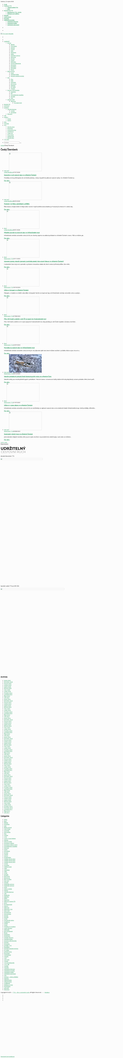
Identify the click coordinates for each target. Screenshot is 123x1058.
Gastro (9, 120)
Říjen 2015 (7, 811)
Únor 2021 (7, 784)
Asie (8, 77)
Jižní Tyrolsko (7, 879)
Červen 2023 (7, 740)
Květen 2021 (7, 779)
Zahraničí (6, 41)
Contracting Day (11, 130)
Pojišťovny (7, 922)
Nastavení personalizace (8, 1056)
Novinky (6, 917)
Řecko (12, 70)
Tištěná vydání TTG (12, 7)
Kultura (6, 890)
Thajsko (13, 88)
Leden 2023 (7, 748)
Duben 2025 (7, 705)
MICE (8, 9)
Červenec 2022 (8, 757)
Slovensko (13, 65)
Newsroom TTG (8, 258)
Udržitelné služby (12, 23)
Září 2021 (6, 773)
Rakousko (13, 62)
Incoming (6, 865)
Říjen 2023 (7, 734)
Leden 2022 (7, 767)
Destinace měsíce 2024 (10, 845)
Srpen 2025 (7, 699)
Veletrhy (6, 978)
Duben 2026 (7, 687)
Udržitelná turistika (9, 20)
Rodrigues (7, 934)
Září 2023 (6, 735)
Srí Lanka (13, 87)
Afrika (5, 819)
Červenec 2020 (8, 795)
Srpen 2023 (7, 737)
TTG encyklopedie (9, 963)
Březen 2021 (7, 782)
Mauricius (13, 101)
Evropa (9, 43)
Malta (12, 54)
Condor (13, 111)
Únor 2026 (7, 690)
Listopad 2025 (8, 694)
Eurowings (13, 112)
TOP (5, 958)
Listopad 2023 (8, 732)
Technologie (7, 955)
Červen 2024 (7, 721)
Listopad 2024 (8, 713)
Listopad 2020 (8, 789)
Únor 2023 (7, 746)
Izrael (12, 73)
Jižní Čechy (7, 876)
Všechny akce (11, 127)
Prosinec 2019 (8, 806)
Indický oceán (11, 99)
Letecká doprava (11, 109)
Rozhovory (7, 936)
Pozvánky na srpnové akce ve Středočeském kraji (19, 348)
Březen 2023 (7, 745)
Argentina (13, 92)
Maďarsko (13, 52)
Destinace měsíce (9, 843)
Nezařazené (7, 912)
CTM (5, 837)
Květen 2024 (7, 723)
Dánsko (13, 48)
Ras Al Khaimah (8, 931)
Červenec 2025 (8, 701)
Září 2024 (6, 716)
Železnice (9, 114)
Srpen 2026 (7, 680)
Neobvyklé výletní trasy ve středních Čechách (18, 434)
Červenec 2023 (8, 738)
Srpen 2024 (7, 718)
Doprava (6, 108)
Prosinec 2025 (8, 693)
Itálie (12, 51)
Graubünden (7, 857)
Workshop (10, 128)
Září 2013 (6, 812)
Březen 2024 (7, 726)
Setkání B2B (10, 136)
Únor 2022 (7, 765)
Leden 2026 (7, 691)
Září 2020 (6, 792)
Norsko (13, 59)
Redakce (47, 992)
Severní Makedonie (16, 63)
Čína (12, 79)
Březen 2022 (7, 764)
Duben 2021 (7, 781)
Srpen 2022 (7, 756)
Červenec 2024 (8, 719)
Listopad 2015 (8, 809)
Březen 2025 (7, 707)
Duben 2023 (7, 743)
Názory (6, 906)
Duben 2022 (7, 762)
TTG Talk (6, 139)
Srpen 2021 (7, 775)
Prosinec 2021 (8, 768)
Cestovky (6, 106)
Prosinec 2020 (8, 787)
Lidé (5, 115)
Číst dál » (7, 181)
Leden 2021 (7, 786)
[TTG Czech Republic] (7, 33)
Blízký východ (11, 71)
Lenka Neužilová (8, 172)
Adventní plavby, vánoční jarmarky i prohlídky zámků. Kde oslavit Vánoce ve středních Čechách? (34, 261)
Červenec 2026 (8, 682)
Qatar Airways (8, 928)
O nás (5, 4)
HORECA (6, 117)
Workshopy (7, 986)
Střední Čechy (8, 952)
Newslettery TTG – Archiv (14, 12)
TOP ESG (6, 959)
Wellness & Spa (8, 985)
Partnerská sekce (9, 920)
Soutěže (6, 123)
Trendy (6, 961)
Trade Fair (10, 133)
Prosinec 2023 (8, 731)
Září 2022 (6, 754)
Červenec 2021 (8, 776)
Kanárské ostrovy (15, 55)
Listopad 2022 (8, 751)
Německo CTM (8, 909)
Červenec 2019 (8, 808)
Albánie (13, 44)
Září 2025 (6, 698)
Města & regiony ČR (9, 901)
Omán (5, 919)
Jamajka (13, 96)
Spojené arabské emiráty (17, 76)
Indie (12, 81)
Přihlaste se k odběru (13, 14)
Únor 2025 (7, 709)
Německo (13, 57)
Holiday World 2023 (9, 860)
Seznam (6, 942)
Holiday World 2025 (9, 862)
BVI (12, 93)
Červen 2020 (7, 797)
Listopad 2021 (8, 770)
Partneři (6, 15)
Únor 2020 (7, 803)
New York (7, 911)
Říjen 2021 (7, 771)
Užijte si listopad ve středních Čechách (16, 290)
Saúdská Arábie (15, 74)
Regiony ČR (7, 104)
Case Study (7, 829)
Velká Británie (8, 980)
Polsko (12, 60)
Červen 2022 (7, 759)
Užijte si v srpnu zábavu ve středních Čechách (18, 405)
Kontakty (6, 18)
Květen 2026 (7, 685)
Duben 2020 (7, 800)
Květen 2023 (7, 742)
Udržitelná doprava (12, 21)
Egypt (5, 849)
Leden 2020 (7, 804)
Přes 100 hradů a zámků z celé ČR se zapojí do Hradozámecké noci (25, 319)
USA (12, 98)
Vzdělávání (7, 983)
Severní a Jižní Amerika (13, 90)
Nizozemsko (7, 914)
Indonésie (13, 82)
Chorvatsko (14, 46)
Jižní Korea (13, 84)
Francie (13, 49)
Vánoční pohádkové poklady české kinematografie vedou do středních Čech (28, 376)
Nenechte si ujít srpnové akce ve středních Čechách (20, 175)
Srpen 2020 (7, 794)
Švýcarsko (13, 68)
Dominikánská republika (17, 95)
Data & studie (8, 841)
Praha (5, 925)
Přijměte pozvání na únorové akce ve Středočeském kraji (22, 233)
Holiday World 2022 (9, 859)
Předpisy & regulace (10, 926)
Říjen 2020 (7, 790)
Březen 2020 (7, 801)
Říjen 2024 (7, 715)
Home (2, 145)
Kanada (6, 882)
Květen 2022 (7, 760)
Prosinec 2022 (8, 749)
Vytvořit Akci (10, 138)
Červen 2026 (7, 683)
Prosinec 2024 (8, 712)
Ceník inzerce (7, 17)
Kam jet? (6, 881)
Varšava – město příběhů (11, 977)
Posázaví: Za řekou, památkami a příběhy (16, 204)
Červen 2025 (7, 702)
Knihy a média (8, 889)
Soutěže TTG (7, 945)
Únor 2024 (7, 727)
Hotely (9, 119)
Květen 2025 (7, 704)
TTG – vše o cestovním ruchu (21, 992)
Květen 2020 (7, 798)
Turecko (6, 967)
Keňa (5, 887)
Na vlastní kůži (18, 103)
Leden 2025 (7, 710)
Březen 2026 (7, 688)
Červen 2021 (7, 778)
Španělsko (13, 66)
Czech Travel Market (10, 838)
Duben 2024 (7, 724)
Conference (10, 131)
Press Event (10, 135)
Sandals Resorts (8, 937)
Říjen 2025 (7, 696)
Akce (5, 821)
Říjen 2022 (7, 753)
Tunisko (6, 966)
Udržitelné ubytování (13, 25)
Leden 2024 (7, 729)
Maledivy (13, 85)
